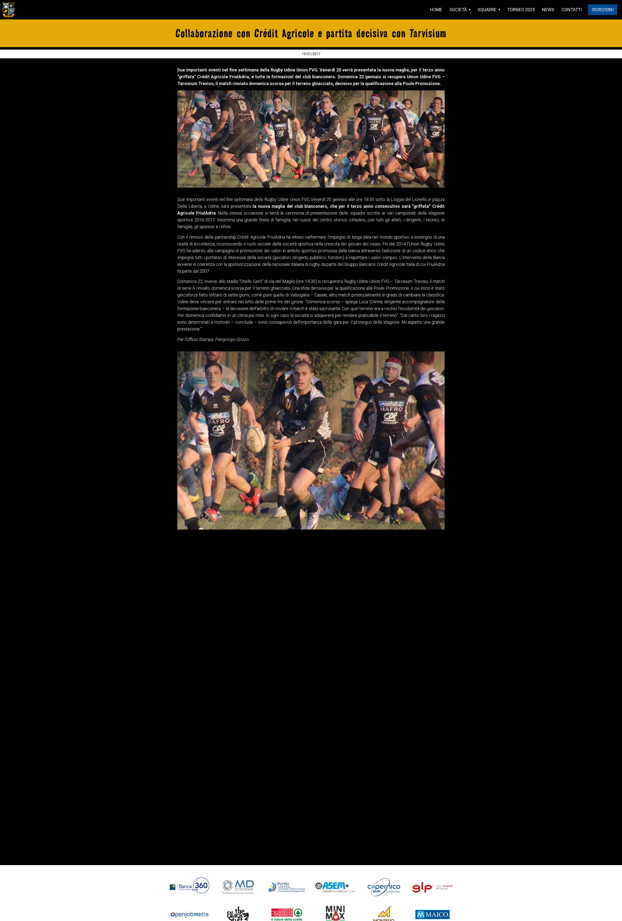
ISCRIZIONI (602, 9)
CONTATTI (572, 9)
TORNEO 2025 (521, 9)
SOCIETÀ (458, 9)
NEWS (548, 9)
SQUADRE (487, 9)
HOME (436, 9)
